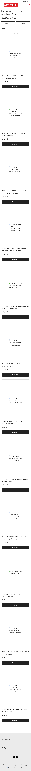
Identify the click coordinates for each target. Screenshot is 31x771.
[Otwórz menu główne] (2, 5)
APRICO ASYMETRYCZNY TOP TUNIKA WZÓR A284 (13, 423)
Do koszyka (15, 86)
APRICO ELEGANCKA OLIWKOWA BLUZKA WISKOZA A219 (14, 192)
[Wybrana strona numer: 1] (15, 33)
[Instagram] (17, 757)
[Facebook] (14, 757)
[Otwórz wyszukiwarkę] (25, 5)
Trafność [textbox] (3, 28)
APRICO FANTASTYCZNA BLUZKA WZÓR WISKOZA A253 (14, 365)
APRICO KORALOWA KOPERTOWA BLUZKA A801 (14, 711)
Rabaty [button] (4, 752)
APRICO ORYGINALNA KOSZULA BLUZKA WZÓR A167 (14, 538)
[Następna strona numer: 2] (24, 33)
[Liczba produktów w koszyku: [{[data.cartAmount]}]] (28, 5)
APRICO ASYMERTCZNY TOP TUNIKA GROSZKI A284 (15, 653)
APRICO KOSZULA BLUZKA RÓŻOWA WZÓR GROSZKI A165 (15, 307)
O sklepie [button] (4, 748)
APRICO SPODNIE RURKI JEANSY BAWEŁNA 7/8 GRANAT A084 (14, 250)
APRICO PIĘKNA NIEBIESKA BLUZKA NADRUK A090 (15, 480)
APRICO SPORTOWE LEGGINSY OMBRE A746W (13, 595)
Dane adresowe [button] (6, 739)
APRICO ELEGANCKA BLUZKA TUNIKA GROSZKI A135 (13, 77)
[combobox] (15, 28)
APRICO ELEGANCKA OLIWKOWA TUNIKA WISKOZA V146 (14, 134)
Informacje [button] (5, 743)
